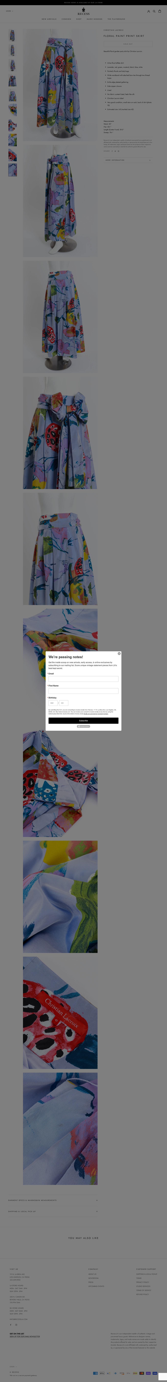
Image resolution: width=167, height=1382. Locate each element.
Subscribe (83, 720)
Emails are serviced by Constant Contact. (96, 714)
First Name (54, 686)
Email (51, 674)
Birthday (52, 698)
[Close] (119, 653)
